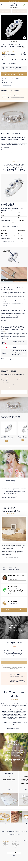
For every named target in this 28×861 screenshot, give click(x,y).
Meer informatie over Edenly (13, 728)
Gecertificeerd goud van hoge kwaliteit (9, 226)
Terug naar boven (14, 852)
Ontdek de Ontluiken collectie (8, 497)
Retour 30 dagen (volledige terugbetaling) (11, 78)
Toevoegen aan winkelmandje (14, 73)
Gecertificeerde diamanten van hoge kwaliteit (10, 242)
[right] (24, 37)
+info (17, 668)
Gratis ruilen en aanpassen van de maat (10, 80)
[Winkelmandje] (26, 4)
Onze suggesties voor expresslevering (10, 69)
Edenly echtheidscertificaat (8, 82)
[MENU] (2, 4)
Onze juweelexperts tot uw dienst (17, 97)
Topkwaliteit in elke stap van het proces (12, 209)
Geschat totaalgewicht (6, 223)
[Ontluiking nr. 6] (14, 27)
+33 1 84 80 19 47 (12, 604)
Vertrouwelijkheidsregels (14, 834)
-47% (3, 53)
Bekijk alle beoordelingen (6, 359)
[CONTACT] (24, 5)
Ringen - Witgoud (6, 11)
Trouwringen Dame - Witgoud (19, 11)
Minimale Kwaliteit (6, 220)
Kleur (2, 218)
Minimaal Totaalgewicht (7, 235)
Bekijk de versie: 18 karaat (14, 392)
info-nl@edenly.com (15, 843)
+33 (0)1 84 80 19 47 (15, 841)
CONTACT (3, 831)
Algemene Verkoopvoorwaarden (14, 831)
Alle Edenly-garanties (6, 85)
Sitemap (25, 831)
